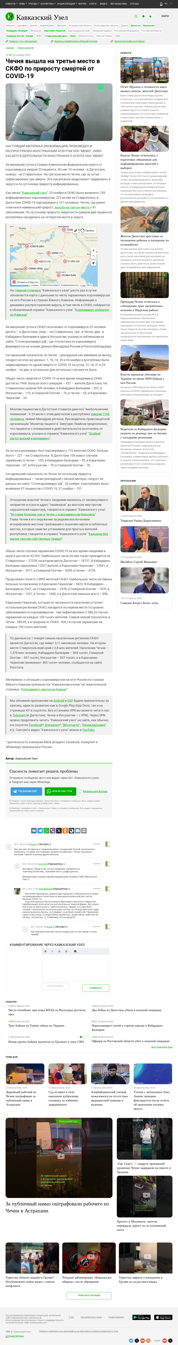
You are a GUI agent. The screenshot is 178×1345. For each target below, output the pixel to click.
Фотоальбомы (118, 4)
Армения (61, 25)
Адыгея (33, 25)
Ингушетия (148, 25)
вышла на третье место (72, 207)
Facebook (35, 725)
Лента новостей (26, 48)
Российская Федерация (126, 30)
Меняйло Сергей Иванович (138, 562)
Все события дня (161, 1047)
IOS (69, 700)
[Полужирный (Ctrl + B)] (45, 951)
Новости (11, 4)
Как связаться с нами (91, 1317)
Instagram (52, 725)
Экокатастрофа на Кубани (129, 41)
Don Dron (42, 864)
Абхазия (10, 25)
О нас (71, 1317)
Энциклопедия (66, 4)
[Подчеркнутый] (59, 951)
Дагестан (135, 25)
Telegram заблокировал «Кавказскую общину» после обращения (86, 1279)
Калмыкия (35, 30)
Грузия (124, 25)
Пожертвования (116, 1317)
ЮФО (117, 36)
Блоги (92, 4)
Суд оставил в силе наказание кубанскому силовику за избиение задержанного (63, 1098)
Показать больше (89, 1295)
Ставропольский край (55, 36)
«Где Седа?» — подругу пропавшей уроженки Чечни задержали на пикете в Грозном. (144, 1167)
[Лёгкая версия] (161, 4)
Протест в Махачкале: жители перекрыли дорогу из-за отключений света (141, 1225)
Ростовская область (151, 30)
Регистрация (55, 986)
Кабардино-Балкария (17, 30)
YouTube (88, 730)
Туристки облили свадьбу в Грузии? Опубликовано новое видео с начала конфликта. (30, 1281)
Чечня (72, 36)
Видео (103, 4)
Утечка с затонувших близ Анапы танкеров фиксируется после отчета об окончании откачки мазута (151, 1100)
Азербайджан (47, 25)
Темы (22, 4)
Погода (134, 4)
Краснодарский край (79, 30)
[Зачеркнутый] (66, 951)
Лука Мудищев (45, 889)
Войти (165, 16)
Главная (10, 48)
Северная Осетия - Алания (19, 36)
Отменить (96, 988)
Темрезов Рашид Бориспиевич (140, 520)
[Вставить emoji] (75, 951)
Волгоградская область (106, 25)
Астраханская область (80, 25)
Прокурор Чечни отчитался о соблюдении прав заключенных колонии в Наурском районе (141, 305)
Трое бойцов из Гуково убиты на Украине (36, 1025)
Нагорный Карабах (101, 30)
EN (171, 3)
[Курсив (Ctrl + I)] (52, 951)
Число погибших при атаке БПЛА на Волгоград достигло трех (47, 1012)
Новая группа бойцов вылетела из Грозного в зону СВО (46, 1041)
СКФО (39, 36)
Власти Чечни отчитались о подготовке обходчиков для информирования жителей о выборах (139, 161)
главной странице (28, 290)
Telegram (19, 715)
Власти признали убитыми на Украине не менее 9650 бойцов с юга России (142, 378)
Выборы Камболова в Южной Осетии (75, 41)
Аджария (22, 25)
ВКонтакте (71, 725)
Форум (82, 4)
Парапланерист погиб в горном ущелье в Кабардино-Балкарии (127, 1027)
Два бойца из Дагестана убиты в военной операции (126, 1010)
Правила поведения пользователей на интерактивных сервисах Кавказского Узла (78, 1331)
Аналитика (47, 4)
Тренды (32, 4)
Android (58, 700)
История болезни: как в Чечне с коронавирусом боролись (53, 514)
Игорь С (34, 844)
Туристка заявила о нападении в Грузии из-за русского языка (141, 1279)
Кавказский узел (34, 193)
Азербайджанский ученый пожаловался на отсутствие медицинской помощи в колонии (109, 1098)
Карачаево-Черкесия (55, 30)
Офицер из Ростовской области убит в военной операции (130, 1041)
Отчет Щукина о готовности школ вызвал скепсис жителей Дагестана (144, 89)
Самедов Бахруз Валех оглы (139, 603)
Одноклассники (93, 725)
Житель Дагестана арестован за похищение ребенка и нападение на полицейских (144, 240)
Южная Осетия (86, 36)
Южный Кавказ (104, 36)
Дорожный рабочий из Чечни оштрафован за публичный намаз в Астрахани (21, 1098)
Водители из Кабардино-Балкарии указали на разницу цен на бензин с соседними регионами (143, 433)
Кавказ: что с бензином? (23, 41)
